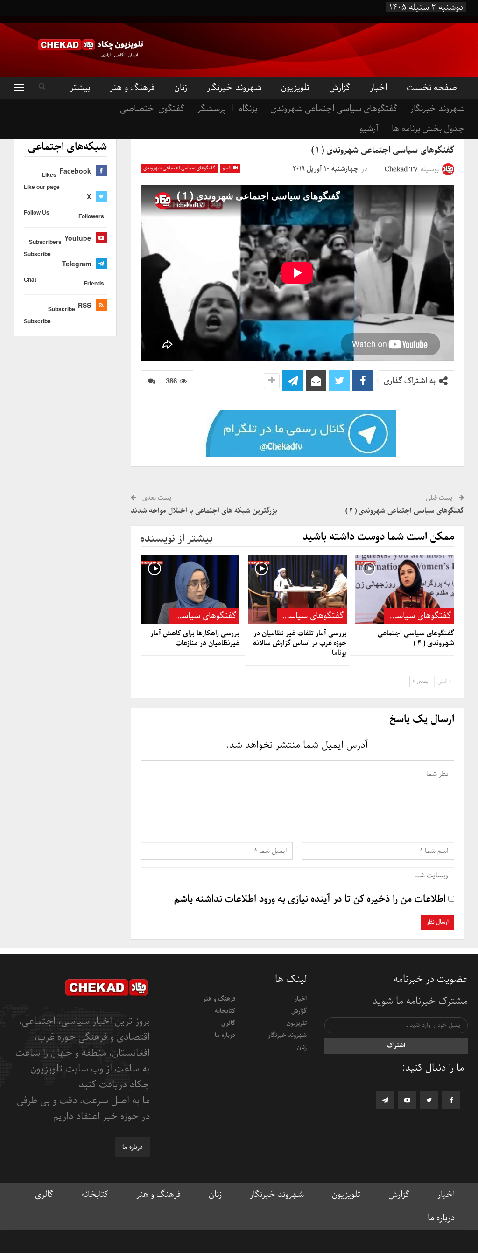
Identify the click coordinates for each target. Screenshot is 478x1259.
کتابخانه (225, 1011)
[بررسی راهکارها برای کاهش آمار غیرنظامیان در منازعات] (190, 589)
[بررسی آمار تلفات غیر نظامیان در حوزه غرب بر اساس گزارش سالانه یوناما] (297, 589)
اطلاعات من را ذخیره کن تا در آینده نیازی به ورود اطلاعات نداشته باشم (310, 899)
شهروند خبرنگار (437, 108)
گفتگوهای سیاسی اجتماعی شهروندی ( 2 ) (404, 511)
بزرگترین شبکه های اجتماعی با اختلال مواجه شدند (204, 511)
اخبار (378, 87)
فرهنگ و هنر (132, 87)
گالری (228, 1023)
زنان (180, 87)
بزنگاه (248, 108)
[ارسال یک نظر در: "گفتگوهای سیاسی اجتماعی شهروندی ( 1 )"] (151, 380)
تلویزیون (295, 87)
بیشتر (80, 87)
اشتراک (396, 1045)
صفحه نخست (432, 87)
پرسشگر (211, 108)
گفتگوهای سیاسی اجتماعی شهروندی (333, 108)
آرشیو (369, 128)
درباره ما (225, 1035)
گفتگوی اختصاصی (152, 108)
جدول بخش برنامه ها (428, 128)
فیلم (227, 168)
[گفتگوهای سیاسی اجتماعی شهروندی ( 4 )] (404, 589)
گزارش (339, 87)
